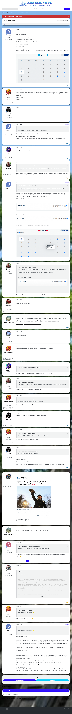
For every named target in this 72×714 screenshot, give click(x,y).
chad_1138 (8, 113)
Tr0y (9, 480)
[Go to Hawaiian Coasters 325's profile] (8, 318)
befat (8, 337)
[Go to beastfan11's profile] (8, 149)
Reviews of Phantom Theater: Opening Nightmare (13, 16)
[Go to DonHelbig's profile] (8, 164)
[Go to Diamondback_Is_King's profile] (8, 92)
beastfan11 (8, 153)
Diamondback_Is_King (8, 96)
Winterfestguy (9, 305)
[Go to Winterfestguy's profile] (8, 301)
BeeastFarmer (9, 549)
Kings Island (20, 24)
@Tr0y (28, 561)
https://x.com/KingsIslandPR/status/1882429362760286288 (28, 324)
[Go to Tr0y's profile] (8, 476)
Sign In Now (52, 680)
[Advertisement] (36, 703)
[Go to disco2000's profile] (4, 24)
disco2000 (7, 24)
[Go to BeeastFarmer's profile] (8, 544)
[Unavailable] (42, 54)
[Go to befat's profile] (8, 333)
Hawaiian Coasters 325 (9, 322)
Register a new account (19, 680)
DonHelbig (8, 168)
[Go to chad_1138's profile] (8, 109)
